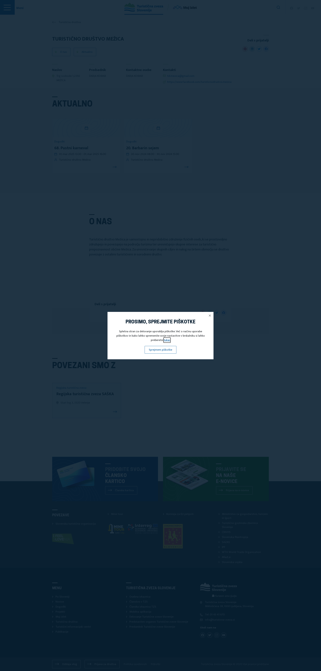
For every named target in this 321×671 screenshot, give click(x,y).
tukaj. (167, 340)
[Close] (209, 315)
